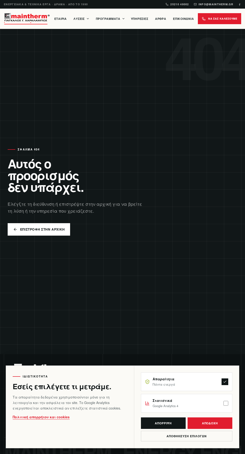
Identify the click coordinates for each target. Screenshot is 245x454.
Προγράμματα (108, 19)
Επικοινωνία (183, 19)
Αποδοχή (210, 423)
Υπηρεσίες (139, 19)
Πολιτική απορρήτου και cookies (41, 417)
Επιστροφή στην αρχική (42, 229)
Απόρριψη (163, 423)
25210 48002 (179, 4)
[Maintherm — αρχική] (27, 18)
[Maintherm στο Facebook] (239, 4)
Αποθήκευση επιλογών (187, 436)
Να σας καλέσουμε (222, 18)
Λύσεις (78, 19)
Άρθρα (160, 19)
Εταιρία (60, 19)
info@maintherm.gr (216, 4)
